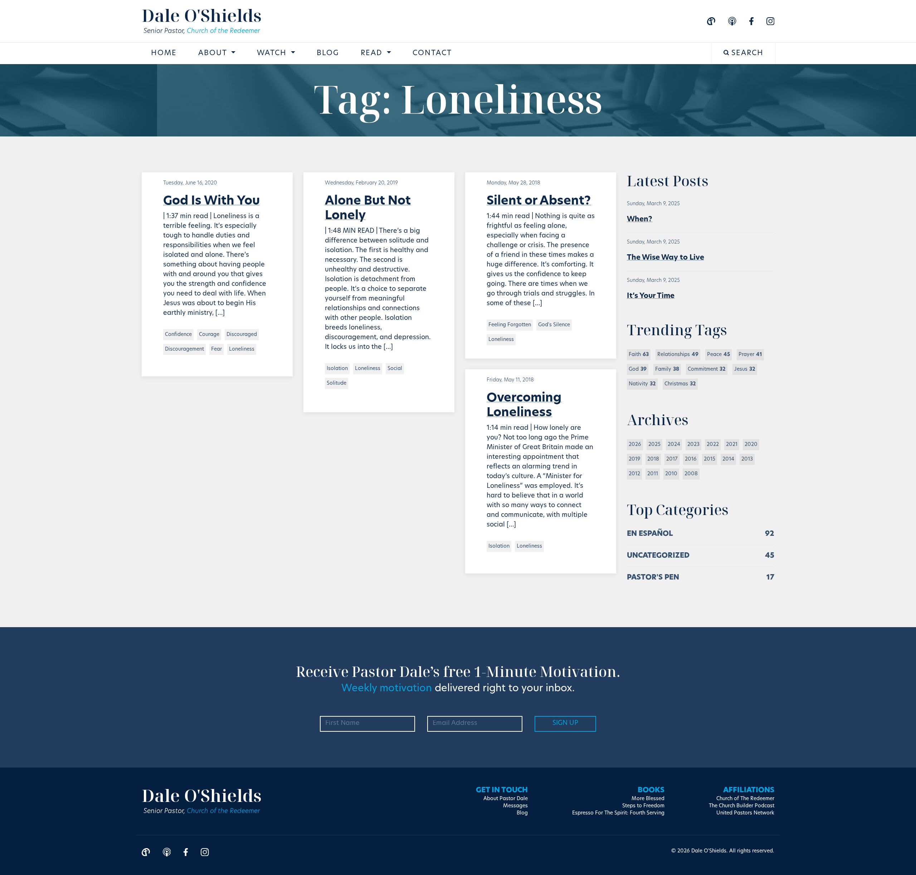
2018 (653, 459)
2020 (751, 444)
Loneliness (241, 349)
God (638, 369)
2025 (654, 444)
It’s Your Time (650, 296)
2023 (693, 444)
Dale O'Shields (202, 15)
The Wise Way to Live (665, 257)
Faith (639, 354)
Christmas (680, 384)
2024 (674, 444)
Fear (216, 349)
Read (373, 53)
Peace (718, 354)
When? (639, 219)
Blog (328, 53)
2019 (634, 459)
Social (395, 368)
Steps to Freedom (643, 806)
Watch (273, 53)
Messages (515, 806)
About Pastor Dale (505, 799)
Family (667, 369)
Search (746, 53)
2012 (634, 474)
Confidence (178, 334)
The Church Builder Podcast (741, 806)
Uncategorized (658, 555)
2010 (671, 474)
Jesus (744, 369)
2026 (635, 444)
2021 (731, 444)
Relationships (677, 354)
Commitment (707, 369)
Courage (209, 334)
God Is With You (211, 201)
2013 (747, 459)
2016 (691, 459)
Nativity (642, 384)
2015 (709, 459)
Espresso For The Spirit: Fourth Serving (618, 813)
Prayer (750, 354)
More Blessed (648, 799)
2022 (713, 444)
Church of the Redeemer (223, 31)
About (213, 53)
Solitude (336, 383)
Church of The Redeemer (745, 799)
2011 (652, 474)
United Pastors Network (745, 813)
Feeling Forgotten (509, 325)
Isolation (337, 368)
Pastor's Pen (653, 577)
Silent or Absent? (539, 201)
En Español (650, 534)
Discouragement (184, 349)
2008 (691, 474)
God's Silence (554, 325)
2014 (728, 459)
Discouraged (241, 334)
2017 (672, 459)
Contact (432, 53)
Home (164, 53)
